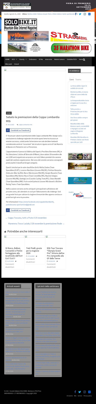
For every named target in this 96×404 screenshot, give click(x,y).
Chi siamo (70, 396)
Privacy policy (88, 396)
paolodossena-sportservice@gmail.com (20, 205)
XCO (13, 59)
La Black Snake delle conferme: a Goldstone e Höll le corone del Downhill (46, 365)
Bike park (8, 64)
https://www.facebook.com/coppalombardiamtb (36, 202)
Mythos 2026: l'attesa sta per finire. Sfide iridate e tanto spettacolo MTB (47, 326)
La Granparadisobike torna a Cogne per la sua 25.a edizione (79, 102)
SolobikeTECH (72, 59)
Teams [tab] (78, 79)
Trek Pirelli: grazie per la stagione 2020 (34, 251)
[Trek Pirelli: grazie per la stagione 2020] (35, 237)
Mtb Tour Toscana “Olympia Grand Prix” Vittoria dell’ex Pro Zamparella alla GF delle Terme (55, 253)
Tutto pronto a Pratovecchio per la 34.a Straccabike (78, 111)
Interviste (48, 59)
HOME (7, 59)
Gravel (16, 64)
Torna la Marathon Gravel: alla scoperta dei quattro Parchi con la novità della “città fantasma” (17, 366)
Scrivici (80, 396)
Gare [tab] (72, 79)
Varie (81, 59)
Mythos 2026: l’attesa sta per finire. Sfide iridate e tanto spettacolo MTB (53, 14)
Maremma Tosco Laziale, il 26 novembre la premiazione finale (36, 223)
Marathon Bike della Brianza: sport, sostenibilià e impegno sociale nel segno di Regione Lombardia (79, 129)
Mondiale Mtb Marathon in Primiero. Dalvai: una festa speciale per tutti (79, 139)
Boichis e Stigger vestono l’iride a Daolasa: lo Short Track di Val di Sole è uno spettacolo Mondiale (18, 340)
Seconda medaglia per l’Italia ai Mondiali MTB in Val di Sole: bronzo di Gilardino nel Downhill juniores (17, 300)
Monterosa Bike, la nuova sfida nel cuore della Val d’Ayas (79, 94)
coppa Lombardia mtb (25, 124)
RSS (75, 396)
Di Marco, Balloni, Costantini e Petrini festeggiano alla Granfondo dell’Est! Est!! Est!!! (14, 253)
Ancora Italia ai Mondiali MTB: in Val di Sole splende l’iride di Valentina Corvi (47, 347)
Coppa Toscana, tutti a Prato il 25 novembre (25, 217)
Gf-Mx (41, 59)
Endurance (33, 59)
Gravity (21, 59)
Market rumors (59, 59)
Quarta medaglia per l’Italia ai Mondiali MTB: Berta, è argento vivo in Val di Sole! (47, 356)
